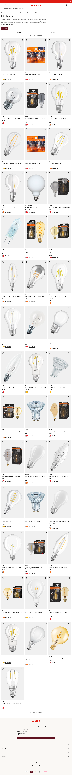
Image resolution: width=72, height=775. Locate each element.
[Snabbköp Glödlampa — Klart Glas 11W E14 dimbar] (26, 307)
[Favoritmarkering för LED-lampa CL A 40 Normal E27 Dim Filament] (69, 262)
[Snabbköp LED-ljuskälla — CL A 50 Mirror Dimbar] (26, 262)
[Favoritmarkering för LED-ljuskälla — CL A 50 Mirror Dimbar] (45, 262)
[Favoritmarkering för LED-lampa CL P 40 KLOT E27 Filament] (22, 307)
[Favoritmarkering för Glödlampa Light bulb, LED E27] (69, 129)
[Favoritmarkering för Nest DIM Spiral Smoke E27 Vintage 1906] (22, 442)
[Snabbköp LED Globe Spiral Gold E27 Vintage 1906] (2, 578)
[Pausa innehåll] (70, 1)
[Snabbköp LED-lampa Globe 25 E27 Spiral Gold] (49, 623)
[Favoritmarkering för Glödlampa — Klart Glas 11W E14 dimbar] (45, 307)
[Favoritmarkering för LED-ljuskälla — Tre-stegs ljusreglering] (22, 129)
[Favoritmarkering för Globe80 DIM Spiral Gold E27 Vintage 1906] (22, 396)
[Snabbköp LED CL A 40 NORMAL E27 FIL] (2, 40)
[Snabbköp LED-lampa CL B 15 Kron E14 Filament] (2, 262)
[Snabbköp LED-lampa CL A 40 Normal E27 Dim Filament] (49, 262)
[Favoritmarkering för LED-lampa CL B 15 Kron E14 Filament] (22, 262)
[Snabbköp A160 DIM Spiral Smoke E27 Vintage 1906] (49, 173)
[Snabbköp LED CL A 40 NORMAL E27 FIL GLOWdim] (2, 623)
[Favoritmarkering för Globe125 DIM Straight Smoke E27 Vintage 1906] (45, 532)
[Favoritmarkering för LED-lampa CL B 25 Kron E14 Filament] (69, 532)
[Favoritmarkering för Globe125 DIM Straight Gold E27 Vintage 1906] (69, 216)
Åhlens (4, 756)
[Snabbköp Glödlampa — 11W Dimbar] (2, 353)
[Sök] (2, 8)
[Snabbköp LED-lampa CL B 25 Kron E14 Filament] (49, 532)
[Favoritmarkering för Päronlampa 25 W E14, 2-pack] (45, 40)
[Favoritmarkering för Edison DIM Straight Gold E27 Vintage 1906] (69, 578)
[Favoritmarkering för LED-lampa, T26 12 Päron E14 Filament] (22, 669)
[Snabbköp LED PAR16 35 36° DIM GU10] (26, 396)
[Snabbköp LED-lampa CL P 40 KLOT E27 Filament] (2, 307)
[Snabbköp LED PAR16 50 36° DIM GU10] (26, 487)
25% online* (36, 1)
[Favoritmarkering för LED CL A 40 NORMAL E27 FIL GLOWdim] (22, 623)
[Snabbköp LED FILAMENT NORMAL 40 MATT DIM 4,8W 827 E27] (49, 487)
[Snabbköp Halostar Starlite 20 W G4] (2, 216)
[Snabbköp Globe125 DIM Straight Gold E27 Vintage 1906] (49, 216)
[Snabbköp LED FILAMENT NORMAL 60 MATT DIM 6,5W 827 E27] (26, 442)
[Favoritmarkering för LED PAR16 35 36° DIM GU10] (45, 396)
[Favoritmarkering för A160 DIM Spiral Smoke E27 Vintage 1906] (69, 173)
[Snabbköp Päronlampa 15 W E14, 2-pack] (26, 129)
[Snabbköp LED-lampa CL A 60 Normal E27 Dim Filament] (49, 83)
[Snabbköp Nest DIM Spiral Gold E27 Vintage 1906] (49, 396)
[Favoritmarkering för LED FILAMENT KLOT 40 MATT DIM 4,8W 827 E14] (45, 623)
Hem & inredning (9, 13)
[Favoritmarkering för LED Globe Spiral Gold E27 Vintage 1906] (22, 578)
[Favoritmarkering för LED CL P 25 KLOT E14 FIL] (69, 40)
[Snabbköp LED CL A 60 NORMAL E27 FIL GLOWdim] (26, 353)
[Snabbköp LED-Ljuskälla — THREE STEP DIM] (49, 353)
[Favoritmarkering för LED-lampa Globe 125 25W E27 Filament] (22, 532)
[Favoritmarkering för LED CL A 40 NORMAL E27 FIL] (22, 40)
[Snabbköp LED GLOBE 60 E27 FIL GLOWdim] (26, 578)
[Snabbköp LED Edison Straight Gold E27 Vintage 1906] (26, 216)
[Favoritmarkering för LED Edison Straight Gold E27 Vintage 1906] (45, 216)
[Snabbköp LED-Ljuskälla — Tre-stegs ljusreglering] (2, 487)
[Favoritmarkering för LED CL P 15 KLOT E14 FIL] (22, 173)
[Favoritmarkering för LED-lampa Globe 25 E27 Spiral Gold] (69, 623)
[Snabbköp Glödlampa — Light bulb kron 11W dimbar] (49, 442)
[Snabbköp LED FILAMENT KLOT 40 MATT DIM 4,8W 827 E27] (49, 307)
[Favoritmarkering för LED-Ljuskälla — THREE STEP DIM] (69, 353)
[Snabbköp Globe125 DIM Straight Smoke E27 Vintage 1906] (26, 532)
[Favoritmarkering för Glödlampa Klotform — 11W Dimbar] (22, 83)
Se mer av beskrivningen (7, 24)
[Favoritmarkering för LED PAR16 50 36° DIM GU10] (45, 487)
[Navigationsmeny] (2, 5)
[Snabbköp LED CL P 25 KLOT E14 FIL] (49, 40)
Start (2, 13)
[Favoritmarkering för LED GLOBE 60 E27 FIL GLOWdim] (45, 578)
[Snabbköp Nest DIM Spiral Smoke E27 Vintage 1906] (2, 442)
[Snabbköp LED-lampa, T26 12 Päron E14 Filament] (2, 669)
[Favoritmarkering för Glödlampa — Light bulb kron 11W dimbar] (69, 442)
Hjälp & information (7, 748)
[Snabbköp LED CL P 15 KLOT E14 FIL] (2, 173)
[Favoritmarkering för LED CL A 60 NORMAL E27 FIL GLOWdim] (45, 353)
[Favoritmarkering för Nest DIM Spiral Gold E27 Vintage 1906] (69, 396)
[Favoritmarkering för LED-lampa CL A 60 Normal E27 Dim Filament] (69, 83)
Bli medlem (36, 738)
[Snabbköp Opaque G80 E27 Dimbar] (26, 173)
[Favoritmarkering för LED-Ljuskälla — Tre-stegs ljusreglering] (22, 487)
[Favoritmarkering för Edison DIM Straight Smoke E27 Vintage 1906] (45, 83)
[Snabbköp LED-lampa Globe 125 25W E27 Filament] (2, 532)
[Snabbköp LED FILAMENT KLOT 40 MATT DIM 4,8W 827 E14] (26, 623)
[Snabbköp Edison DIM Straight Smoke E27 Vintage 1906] (26, 83)
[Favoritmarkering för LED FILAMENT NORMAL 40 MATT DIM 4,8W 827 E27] (69, 487)
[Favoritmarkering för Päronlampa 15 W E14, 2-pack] (45, 129)
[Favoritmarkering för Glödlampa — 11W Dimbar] (22, 353)
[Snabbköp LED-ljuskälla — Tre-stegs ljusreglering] (2, 129)
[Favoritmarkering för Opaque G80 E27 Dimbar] (45, 173)
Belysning (17, 13)
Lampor (23, 13)
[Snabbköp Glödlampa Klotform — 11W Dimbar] (2, 83)
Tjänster (4, 752)
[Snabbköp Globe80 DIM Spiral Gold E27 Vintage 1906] (2, 396)
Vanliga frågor (5, 744)
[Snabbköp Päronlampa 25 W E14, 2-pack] (26, 40)
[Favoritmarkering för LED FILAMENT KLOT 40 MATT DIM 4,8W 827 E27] (69, 307)
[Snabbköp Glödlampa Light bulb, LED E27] (49, 129)
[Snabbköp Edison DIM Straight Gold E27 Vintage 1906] (49, 578)
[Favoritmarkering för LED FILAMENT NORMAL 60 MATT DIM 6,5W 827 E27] (45, 442)
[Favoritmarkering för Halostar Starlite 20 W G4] (22, 216)
